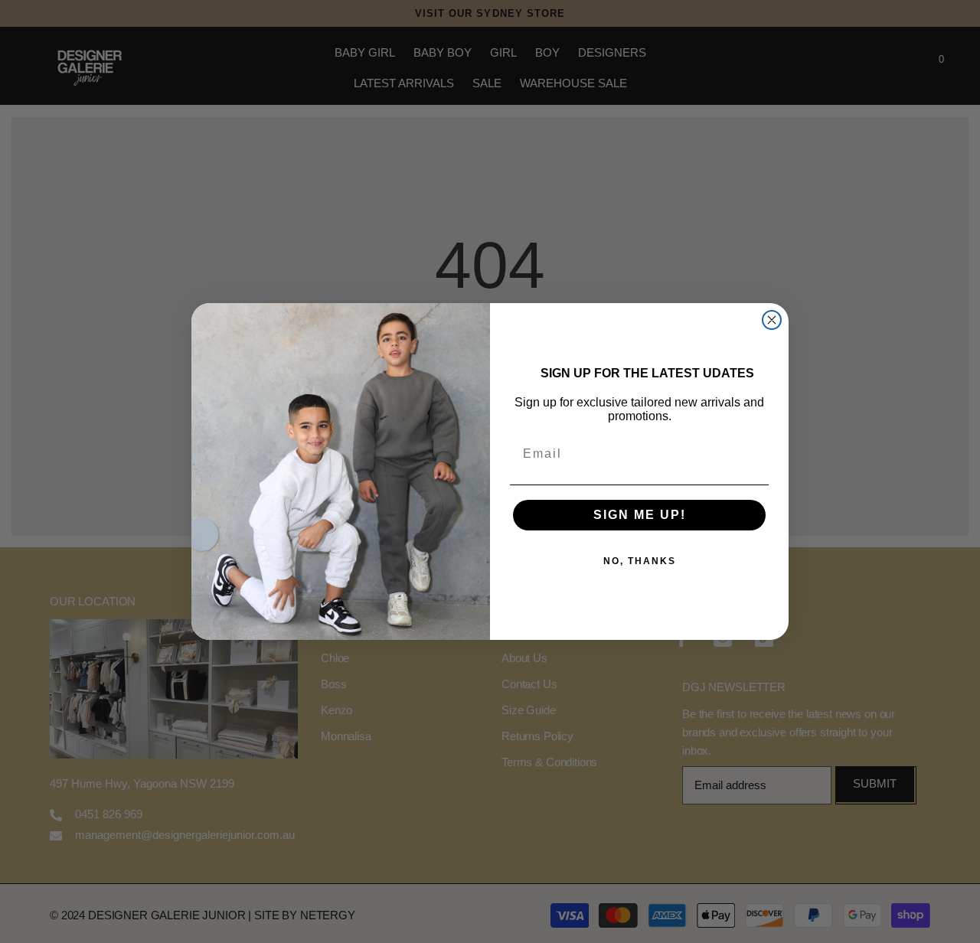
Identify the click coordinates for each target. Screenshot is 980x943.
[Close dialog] (772, 320)
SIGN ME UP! (639, 514)
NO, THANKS (639, 561)
